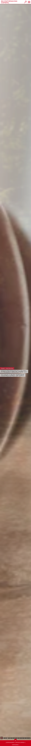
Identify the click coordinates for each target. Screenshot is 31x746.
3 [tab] (7, 738)
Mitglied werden (20, 742)
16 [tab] (29, 738)
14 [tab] (26, 738)
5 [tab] (10, 738)
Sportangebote (10, 742)
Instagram (15, 744)
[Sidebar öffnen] (29, 2)
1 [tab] (3, 738)
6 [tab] (12, 738)
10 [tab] (19, 738)
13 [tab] (24, 738)
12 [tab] (22, 738)
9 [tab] (17, 738)
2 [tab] (5, 738)
